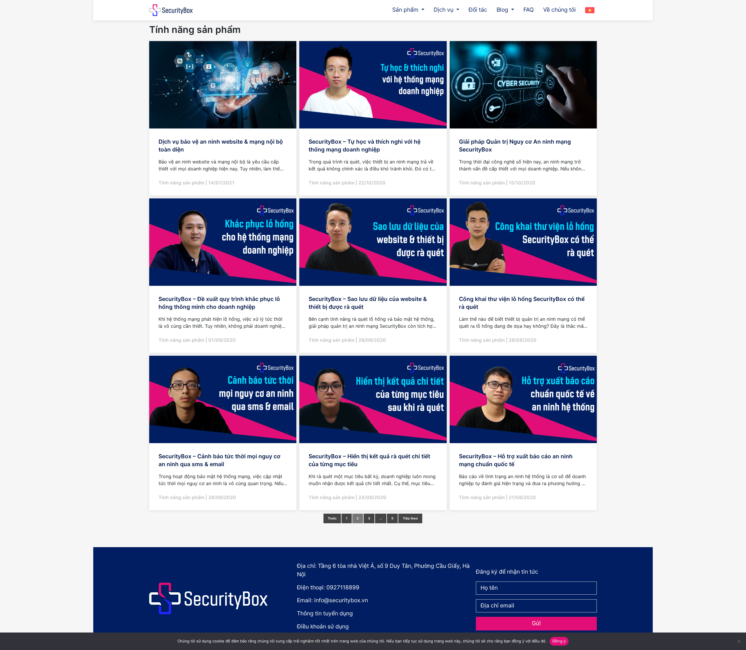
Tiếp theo (410, 518)
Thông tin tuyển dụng (325, 613)
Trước (332, 518)
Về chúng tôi (559, 9)
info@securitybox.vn (341, 600)
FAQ (528, 9)
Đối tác (478, 9)
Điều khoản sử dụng (323, 626)
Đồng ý (559, 641)
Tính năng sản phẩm (182, 183)
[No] (739, 641)
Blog (503, 9)
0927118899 (342, 587)
